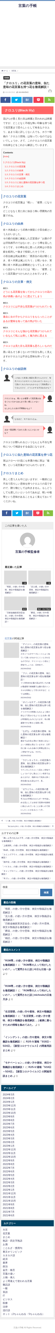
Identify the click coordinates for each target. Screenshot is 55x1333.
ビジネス (8, 1299)
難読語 (6, 1284)
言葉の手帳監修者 (27, 551)
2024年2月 (9, 1098)
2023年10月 (9, 1113)
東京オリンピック (12, 1251)
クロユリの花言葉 (15, 166)
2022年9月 (9, 1160)
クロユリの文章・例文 (17, 174)
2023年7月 (9, 1124)
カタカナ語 (9, 1255)
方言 (5, 1229)
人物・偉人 (9, 1277)
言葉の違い (9, 1273)
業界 (5, 1262)
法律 (5, 1306)
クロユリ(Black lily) (14, 162)
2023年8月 (9, 1120)
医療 (5, 1303)
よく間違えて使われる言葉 (17, 1281)
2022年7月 (9, 1168)
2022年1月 (9, 1189)
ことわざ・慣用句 (12, 1248)
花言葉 (6, 77)
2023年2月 (9, 1142)
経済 (5, 1259)
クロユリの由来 (14, 170)
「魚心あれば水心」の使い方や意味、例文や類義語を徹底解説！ (29, 826)
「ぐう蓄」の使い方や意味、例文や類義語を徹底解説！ (23, 820)
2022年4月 (9, 1178)
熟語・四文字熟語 (12, 1240)
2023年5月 (9, 1131)
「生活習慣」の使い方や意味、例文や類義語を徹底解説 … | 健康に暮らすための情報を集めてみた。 (27, 1020)
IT (4, 1295)
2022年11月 (9, 1153)
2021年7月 (9, 1211)
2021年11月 (9, 1197)
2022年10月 (9, 1157)
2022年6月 (9, 1171)
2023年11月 (9, 1109)
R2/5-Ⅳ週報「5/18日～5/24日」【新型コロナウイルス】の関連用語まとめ (27, 1046)
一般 (5, 1288)
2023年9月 (9, 1116)
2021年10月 (9, 1200)
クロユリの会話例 (15, 178)
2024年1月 (9, 1102)
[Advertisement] (27, 39)
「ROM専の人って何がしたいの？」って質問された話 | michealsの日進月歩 (27, 994)
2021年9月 (9, 1204)
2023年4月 (9, 1135)
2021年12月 (9, 1193)
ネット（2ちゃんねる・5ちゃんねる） (24, 1314)
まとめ (6, 1237)
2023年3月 (9, 1138)
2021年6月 (9, 1215)
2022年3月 (9, 1182)
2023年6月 (9, 1127)
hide (6, 156)
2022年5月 (9, 1175)
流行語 (6, 1310)
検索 (5, 887)
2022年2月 (9, 1186)
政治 (5, 1266)
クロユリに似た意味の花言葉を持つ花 (25, 182)
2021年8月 (9, 1208)
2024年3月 (9, 1094)
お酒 (5, 1244)
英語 (5, 1292)
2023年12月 (9, 1105)
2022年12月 (9, 1149)
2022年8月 (9, 1164)
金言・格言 (9, 1270)
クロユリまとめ (14, 186)
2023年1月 (9, 1146)
